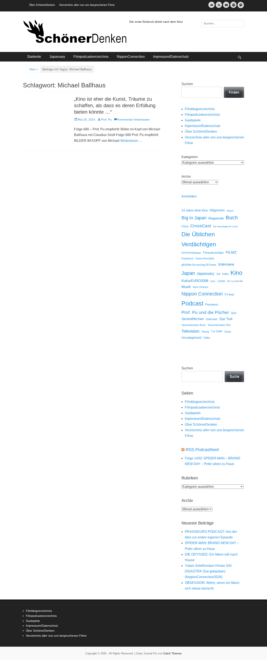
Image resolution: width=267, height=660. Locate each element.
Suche (234, 376)
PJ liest (229, 294)
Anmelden (189, 196)
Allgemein (217, 210)
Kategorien (189, 157)
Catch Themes (172, 653)
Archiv (186, 176)
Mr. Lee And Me (235, 281)
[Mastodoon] (240, 7)
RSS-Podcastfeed (202, 449)
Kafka (225, 274)
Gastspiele (193, 120)
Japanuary (57, 56)
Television (190, 331)
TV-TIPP (216, 331)
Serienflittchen (192, 319)
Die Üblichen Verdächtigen (198, 239)
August (230, 210)
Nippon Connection (202, 294)
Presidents (211, 304)
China (184, 226)
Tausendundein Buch (193, 325)
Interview (226, 264)
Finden (234, 92)
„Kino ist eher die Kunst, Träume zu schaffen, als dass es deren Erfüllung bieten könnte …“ (114, 105)
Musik (186, 287)
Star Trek (226, 319)
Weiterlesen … (131, 140)
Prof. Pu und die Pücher (205, 312)
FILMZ (231, 252)
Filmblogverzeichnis (200, 109)
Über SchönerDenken (42, 4)
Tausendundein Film (219, 325)
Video (206, 337)
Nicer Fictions (200, 287)
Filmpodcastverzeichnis (90, 56)
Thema (205, 331)
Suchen (187, 84)
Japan (188, 273)
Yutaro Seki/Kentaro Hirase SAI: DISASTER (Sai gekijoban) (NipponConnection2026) (208, 571)
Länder (221, 281)
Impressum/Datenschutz (171, 56)
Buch (232, 217)
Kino (236, 272)
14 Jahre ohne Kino (194, 210)
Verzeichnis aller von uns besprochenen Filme (87, 4)
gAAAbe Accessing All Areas (198, 264)
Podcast (192, 303)
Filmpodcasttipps (213, 252)
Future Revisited (204, 258)
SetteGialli (211, 319)
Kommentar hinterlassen (133, 119)
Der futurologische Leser (225, 226)
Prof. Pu (106, 119)
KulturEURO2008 (194, 281)
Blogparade (216, 218)
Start (33, 69)
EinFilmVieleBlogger (191, 252)
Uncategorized (191, 337)
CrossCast (200, 225)
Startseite (34, 56)
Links (212, 281)
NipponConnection (131, 56)
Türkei (227, 331)
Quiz (234, 313)
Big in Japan (194, 217)
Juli (218, 274)
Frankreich (187, 258)
